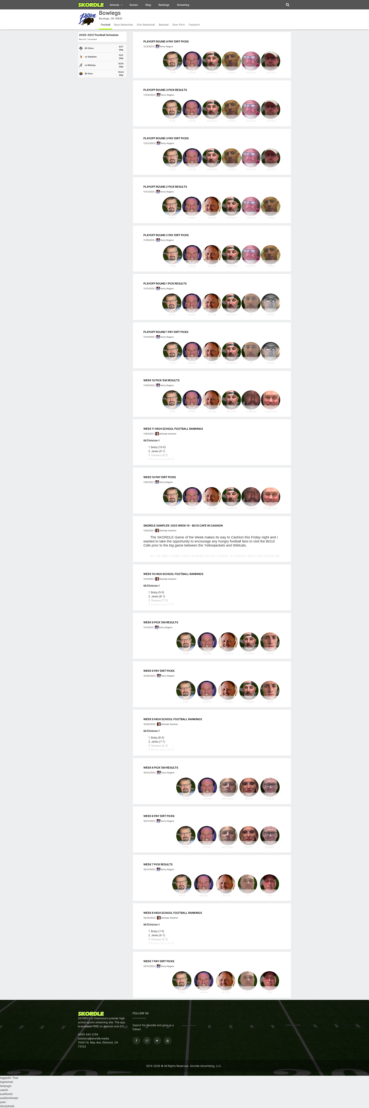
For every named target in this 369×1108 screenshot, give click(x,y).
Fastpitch (194, 24)
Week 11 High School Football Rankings (173, 428)
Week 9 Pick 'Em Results (160, 622)
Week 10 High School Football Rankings (173, 574)
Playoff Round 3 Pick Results (165, 89)
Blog (148, 4)
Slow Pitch (178, 24)
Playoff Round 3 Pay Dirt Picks (166, 138)
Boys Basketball (123, 24)
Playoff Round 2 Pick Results (165, 186)
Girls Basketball (146, 24)
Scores (134, 4)
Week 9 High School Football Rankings (172, 719)
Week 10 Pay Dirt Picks (159, 477)
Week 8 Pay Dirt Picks (159, 816)
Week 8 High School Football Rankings (172, 912)
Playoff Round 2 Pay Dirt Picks (166, 235)
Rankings (164, 4)
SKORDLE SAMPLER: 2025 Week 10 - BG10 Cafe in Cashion (183, 525)
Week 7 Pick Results (158, 864)
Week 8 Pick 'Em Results (160, 767)
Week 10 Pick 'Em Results (161, 380)
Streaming (183, 4)
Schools (115, 4)
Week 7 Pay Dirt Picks (158, 961)
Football (105, 24)
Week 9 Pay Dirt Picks (159, 670)
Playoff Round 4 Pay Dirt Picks (166, 41)
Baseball (164, 24)
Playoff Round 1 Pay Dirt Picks (165, 331)
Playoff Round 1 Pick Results (165, 283)
